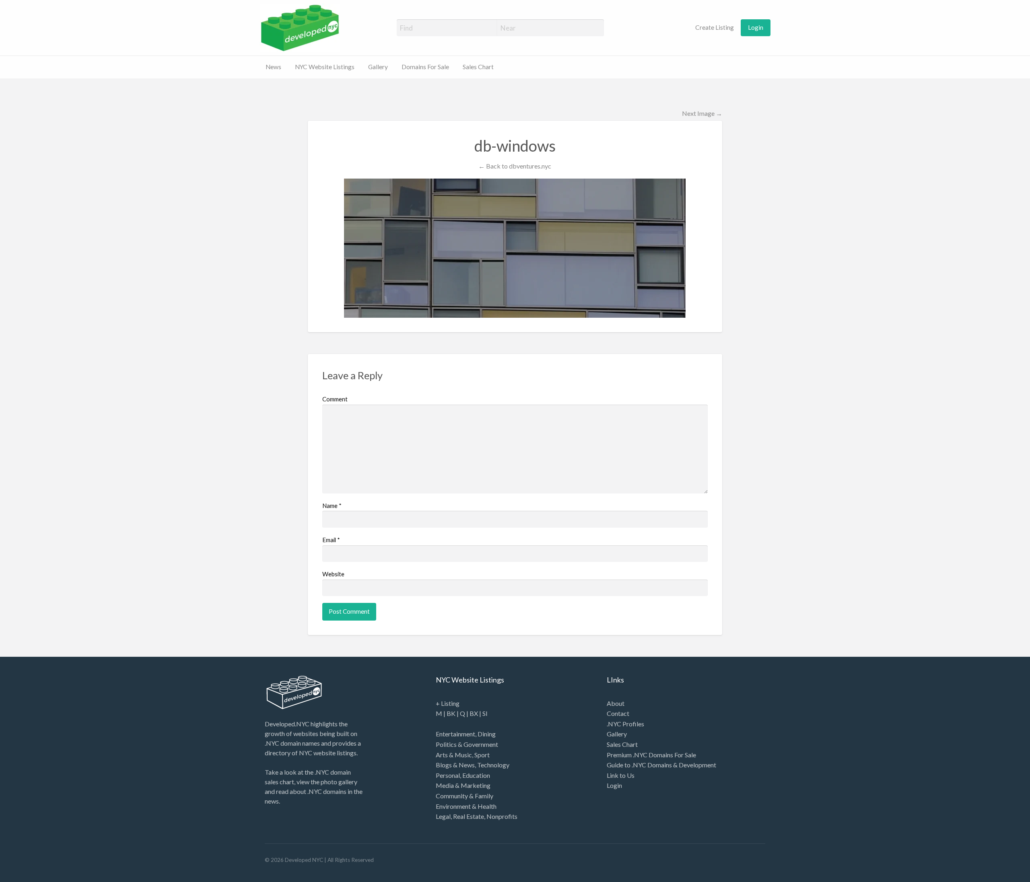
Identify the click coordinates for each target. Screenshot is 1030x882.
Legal (443, 816)
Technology (493, 765)
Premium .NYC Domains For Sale (651, 755)
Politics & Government (467, 744)
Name (332, 505)
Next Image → (702, 113)
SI (485, 713)
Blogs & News (455, 765)
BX (474, 713)
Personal (448, 775)
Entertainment (455, 734)
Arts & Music (454, 755)
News (273, 66)
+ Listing (447, 703)
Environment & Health (466, 806)
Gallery (378, 66)
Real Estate (468, 816)
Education (476, 775)
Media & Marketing (463, 785)
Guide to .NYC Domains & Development (661, 765)
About (615, 703)
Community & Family (464, 796)
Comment (335, 399)
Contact (618, 713)
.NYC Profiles (625, 724)
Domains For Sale (425, 66)
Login (755, 27)
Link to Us (620, 775)
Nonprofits (501, 816)
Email (331, 539)
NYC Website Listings (324, 66)
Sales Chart (478, 66)
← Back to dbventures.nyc (514, 166)
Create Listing (714, 27)
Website (333, 574)
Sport (482, 755)
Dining (487, 734)
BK (451, 713)
